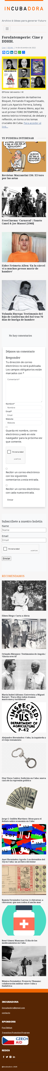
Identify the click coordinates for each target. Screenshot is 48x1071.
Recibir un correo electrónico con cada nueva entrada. (23, 490)
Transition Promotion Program (16, 1033)
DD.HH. (10, 47)
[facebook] (3, 1057)
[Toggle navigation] (7, 28)
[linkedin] (14, 1057)
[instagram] (10, 1057)
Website (9, 419)
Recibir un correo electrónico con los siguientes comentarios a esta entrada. (23, 476)
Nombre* (10, 403)
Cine (4, 47)
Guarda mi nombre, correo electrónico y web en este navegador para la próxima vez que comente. (24, 436)
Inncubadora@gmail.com (13, 1008)
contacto (6, 1013)
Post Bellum (7, 1028)
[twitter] (7, 1057)
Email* (9, 411)
